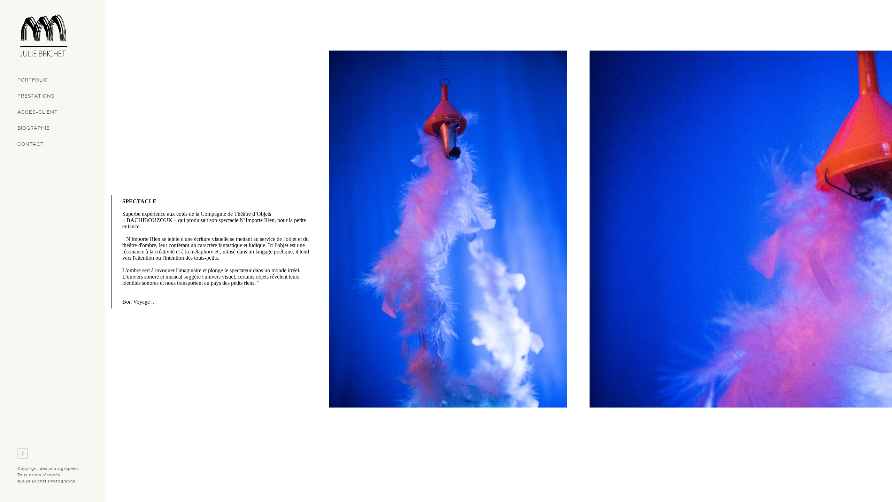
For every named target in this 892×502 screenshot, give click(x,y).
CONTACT (30, 144)
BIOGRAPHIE (33, 128)
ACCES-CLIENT (37, 112)
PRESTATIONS (36, 96)
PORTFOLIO (32, 80)
